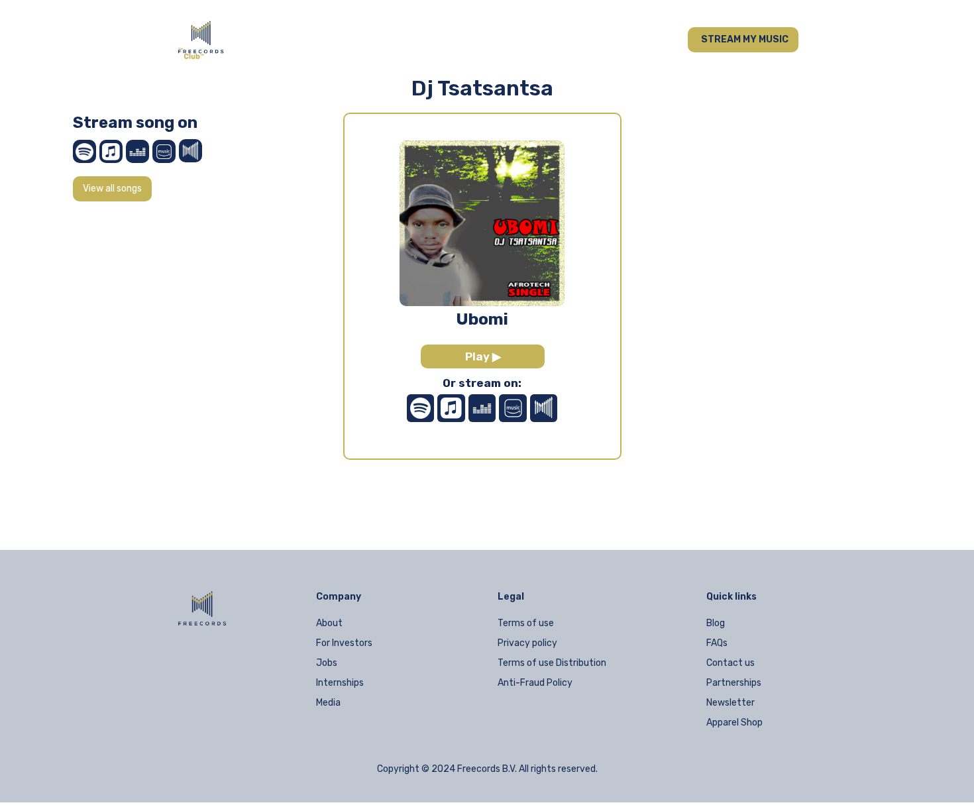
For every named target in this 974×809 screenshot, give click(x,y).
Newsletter (730, 702)
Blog (715, 623)
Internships (340, 682)
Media (328, 702)
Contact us (730, 663)
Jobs (326, 663)
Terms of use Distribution (552, 663)
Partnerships (733, 682)
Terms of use (526, 623)
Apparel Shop (734, 722)
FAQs (717, 643)
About (329, 623)
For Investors (344, 643)
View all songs (112, 188)
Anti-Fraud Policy (535, 682)
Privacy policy (527, 643)
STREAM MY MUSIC (744, 39)
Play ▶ (483, 356)
